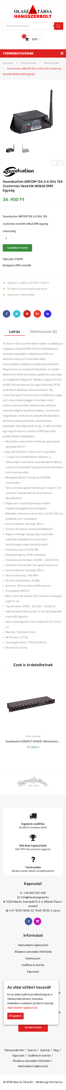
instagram (37, 921)
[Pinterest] (27, 314)
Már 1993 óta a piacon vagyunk (32, 849)
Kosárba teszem (17, 248)
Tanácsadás (33, 867)
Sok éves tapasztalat (33, 845)
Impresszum (33, 958)
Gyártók (45, 1050)
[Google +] (37, 314)
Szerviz (31, 1050)
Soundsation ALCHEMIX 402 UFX (60, 163)
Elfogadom (15, 1015)
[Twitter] (17, 314)
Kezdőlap (8, 63)
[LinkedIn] (47, 314)
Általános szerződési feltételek (33, 951)
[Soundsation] (18, 171)
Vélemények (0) (43, 331)
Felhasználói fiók (14, 1050)
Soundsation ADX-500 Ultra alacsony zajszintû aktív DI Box (54, 163)
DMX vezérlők (51, 63)
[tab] (14, 332)
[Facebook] (6, 314)
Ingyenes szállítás (33, 824)
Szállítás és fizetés (33, 965)
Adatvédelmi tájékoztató (33, 945)
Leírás (14, 331)
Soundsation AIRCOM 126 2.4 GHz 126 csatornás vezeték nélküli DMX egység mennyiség (25, 224)
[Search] (58, 26)
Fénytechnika (28, 63)
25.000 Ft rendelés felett (33, 827)
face (28, 921)
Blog (56, 1050)
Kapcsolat (33, 971)
